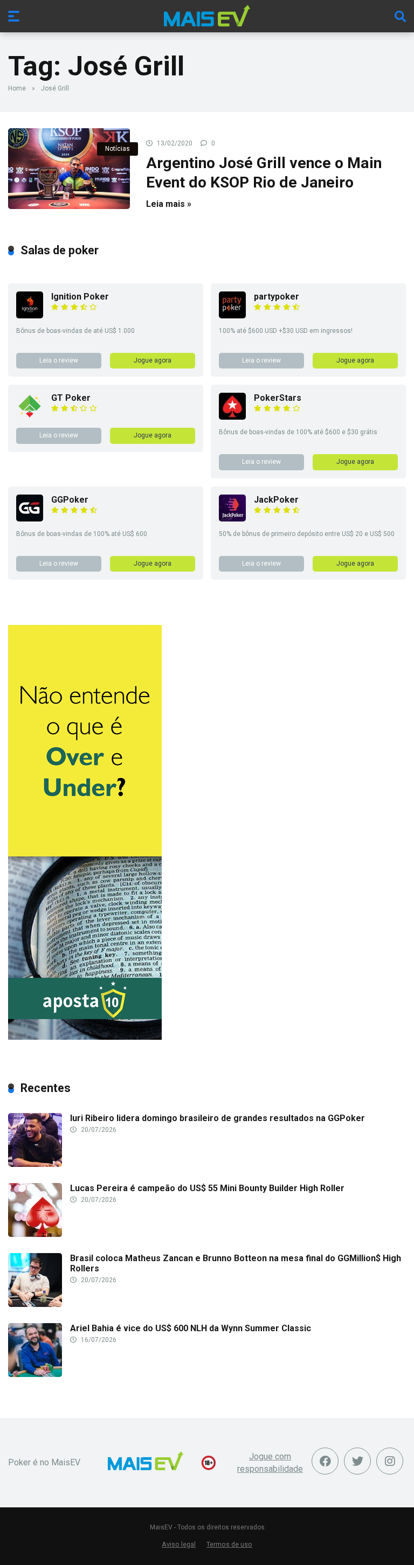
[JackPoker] (232, 518)
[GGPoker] (29, 518)
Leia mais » (168, 204)
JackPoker (276, 500)
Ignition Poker (80, 296)
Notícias (117, 148)
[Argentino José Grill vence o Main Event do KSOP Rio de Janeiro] (69, 168)
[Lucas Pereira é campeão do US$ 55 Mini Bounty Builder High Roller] (35, 1234)
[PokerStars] (232, 417)
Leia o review (58, 360)
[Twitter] (357, 1461)
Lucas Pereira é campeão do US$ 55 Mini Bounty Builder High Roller (207, 1188)
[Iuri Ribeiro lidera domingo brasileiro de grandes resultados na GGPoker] (35, 1164)
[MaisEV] (207, 15)
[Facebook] (325, 1461)
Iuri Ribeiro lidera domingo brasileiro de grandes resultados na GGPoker (217, 1118)
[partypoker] (232, 315)
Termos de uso (229, 1544)
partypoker (276, 296)
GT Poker (71, 398)
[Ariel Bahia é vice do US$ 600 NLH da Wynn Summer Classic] (35, 1374)
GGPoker (69, 500)
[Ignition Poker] (29, 315)
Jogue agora (152, 360)
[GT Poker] (29, 417)
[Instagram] (389, 1461)
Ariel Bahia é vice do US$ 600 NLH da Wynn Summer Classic (190, 1328)
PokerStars (277, 398)
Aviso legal (179, 1544)
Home (17, 88)
